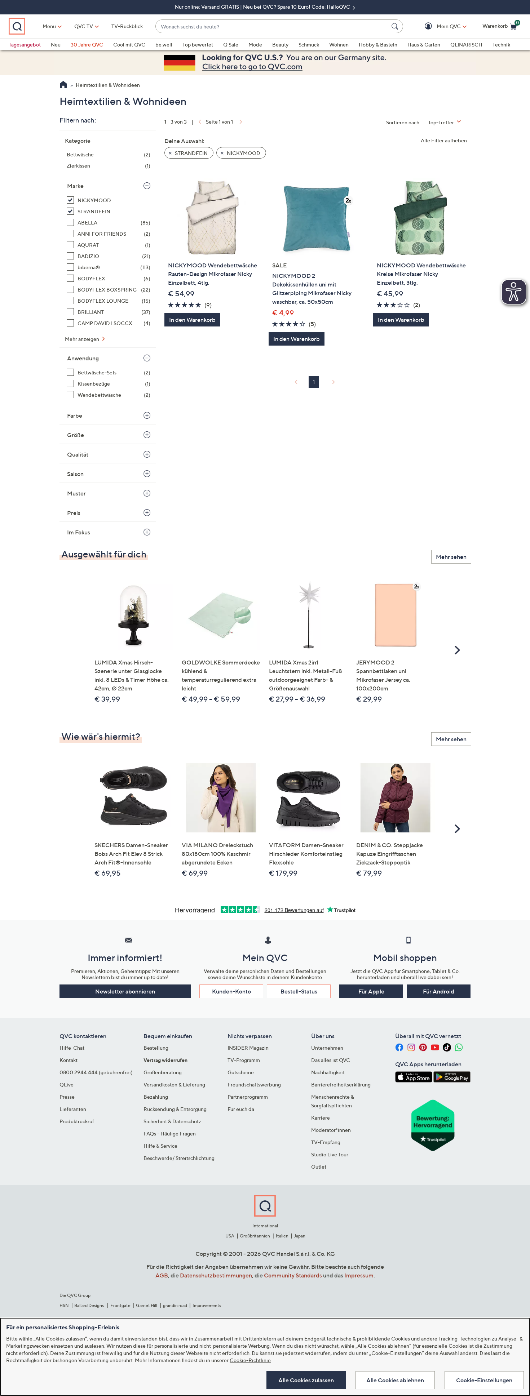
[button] (438, 26)
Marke (75, 186)
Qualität (77, 454)
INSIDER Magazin (248, 1048)
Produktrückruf (76, 1121)
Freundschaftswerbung (254, 1084)
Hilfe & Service (160, 1146)
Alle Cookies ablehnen (395, 1380)
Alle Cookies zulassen (306, 1380)
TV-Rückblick (127, 26)
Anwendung (83, 358)
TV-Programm (244, 1060)
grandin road (175, 1305)
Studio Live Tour (329, 1154)
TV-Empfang (325, 1142)
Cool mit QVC (129, 44)
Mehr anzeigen (82, 339)
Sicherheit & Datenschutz (172, 1121)
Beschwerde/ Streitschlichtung (179, 1158)
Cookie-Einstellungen (484, 1380)
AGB (161, 1275)
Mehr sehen (451, 556)
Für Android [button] (438, 991)
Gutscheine (241, 1072)
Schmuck (309, 44)
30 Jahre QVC (87, 44)
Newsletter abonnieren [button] (125, 991)
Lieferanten (72, 1109)
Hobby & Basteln (378, 44)
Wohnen (339, 44)
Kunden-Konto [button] (231, 991)
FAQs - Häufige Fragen (169, 1133)
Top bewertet (197, 44)
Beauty (280, 44)
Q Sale (230, 44)
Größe (75, 435)
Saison (75, 473)
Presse (67, 1097)
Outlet (318, 1167)
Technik (501, 44)
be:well (163, 44)
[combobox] (272, 26)
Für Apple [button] (371, 991)
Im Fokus (78, 532)
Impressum (359, 1275)
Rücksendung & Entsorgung (175, 1109)
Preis (73, 512)
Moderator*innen (331, 1130)
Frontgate (120, 1305)
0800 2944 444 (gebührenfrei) (96, 1072)
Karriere (320, 1118)
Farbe (74, 415)
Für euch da (241, 1109)
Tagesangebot (25, 44)
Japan (299, 1236)
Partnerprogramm (248, 1097)
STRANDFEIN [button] (191, 153)
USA (229, 1236)
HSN (64, 1305)
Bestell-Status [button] (299, 991)
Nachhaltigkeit (328, 1072)
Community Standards (293, 1275)
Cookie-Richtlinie (250, 1360)
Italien (282, 1236)
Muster (76, 493)
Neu (56, 44)
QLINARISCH (466, 44)
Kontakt (68, 1060)
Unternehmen (327, 1048)
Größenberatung (162, 1072)
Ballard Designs (89, 1305)
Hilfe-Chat (71, 1048)
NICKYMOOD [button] (243, 153)
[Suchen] (396, 26)
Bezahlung (155, 1097)
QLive (66, 1084)
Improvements (207, 1305)
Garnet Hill (146, 1305)
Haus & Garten (423, 44)
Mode (255, 44)
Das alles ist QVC (330, 1060)
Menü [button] (49, 26)
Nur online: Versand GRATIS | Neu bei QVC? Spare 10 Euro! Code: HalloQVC (263, 7)
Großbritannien (255, 1236)
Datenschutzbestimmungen (216, 1275)
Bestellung (155, 1048)
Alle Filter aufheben (444, 140)
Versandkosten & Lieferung (174, 1084)
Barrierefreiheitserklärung (341, 1084)
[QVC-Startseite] (63, 85)
